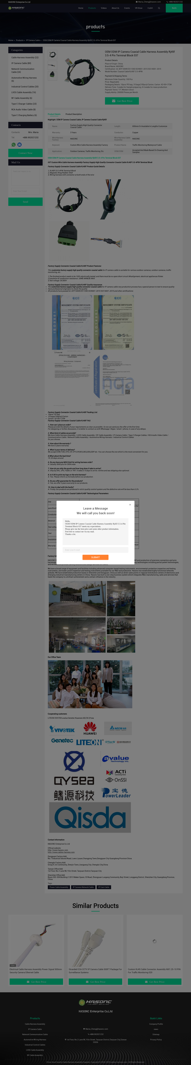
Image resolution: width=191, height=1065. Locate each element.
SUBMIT (95, 557)
